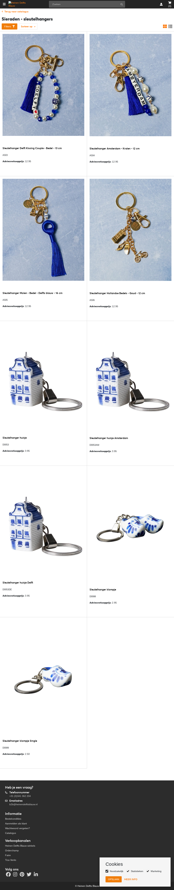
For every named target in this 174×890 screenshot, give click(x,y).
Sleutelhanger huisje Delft (18, 582)
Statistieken (137, 871)
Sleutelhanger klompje (103, 589)
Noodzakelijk (116, 871)
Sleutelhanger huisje (15, 437)
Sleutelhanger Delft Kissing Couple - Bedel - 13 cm (32, 148)
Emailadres (16, 800)
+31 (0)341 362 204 (20, 796)
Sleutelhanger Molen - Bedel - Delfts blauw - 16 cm (32, 293)
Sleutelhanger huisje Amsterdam (109, 438)
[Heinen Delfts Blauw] (19, 4)
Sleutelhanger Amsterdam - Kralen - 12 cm (115, 148)
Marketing (156, 871)
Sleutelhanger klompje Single (20, 740)
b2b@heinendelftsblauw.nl (23, 804)
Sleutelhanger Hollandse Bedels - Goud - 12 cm (117, 293)
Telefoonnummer (19, 792)
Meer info (130, 879)
